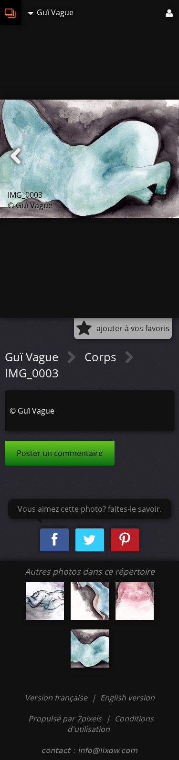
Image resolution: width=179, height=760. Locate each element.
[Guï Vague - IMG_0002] (135, 601)
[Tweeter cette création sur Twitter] (89, 540)
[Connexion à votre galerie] (170, 12)
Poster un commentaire (60, 453)
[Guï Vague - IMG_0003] (90, 648)
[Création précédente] (16, 156)
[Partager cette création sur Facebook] (54, 540)
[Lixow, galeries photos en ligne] (10, 12)
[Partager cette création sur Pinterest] (125, 540)
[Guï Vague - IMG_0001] (45, 601)
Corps (101, 357)
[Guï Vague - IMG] (90, 601)
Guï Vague (33, 357)
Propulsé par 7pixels (65, 718)
